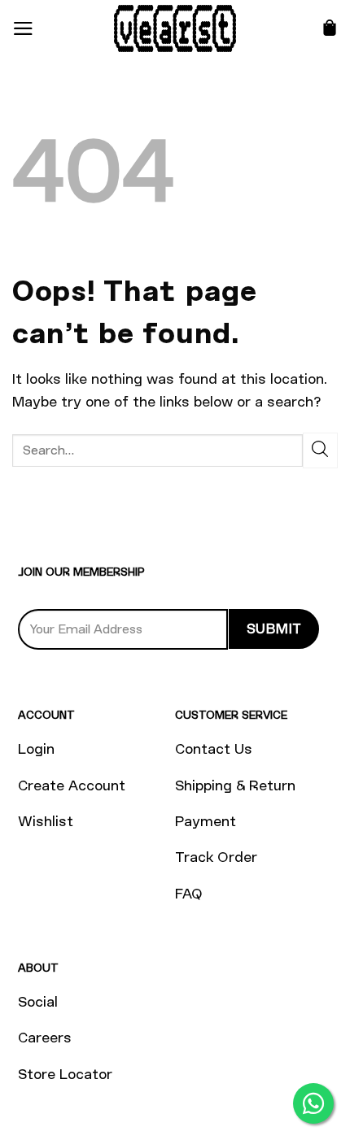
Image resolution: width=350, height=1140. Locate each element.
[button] (23, 28)
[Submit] (320, 450)
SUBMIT (274, 629)
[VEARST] (175, 28)
